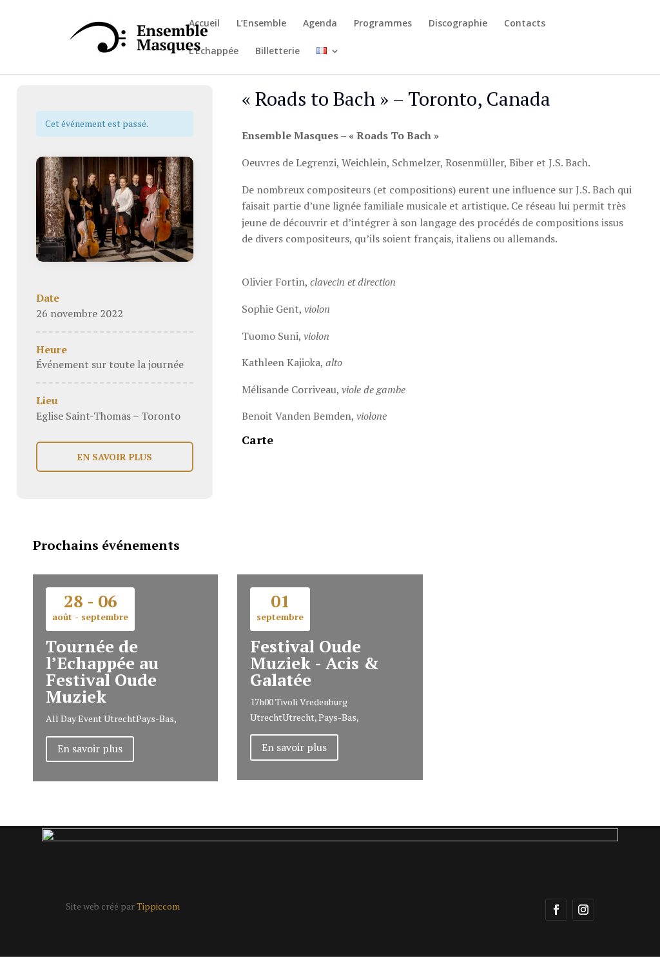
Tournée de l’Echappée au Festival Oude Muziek (102, 671)
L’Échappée (213, 51)
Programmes (383, 24)
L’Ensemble (261, 24)
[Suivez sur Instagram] (583, 910)
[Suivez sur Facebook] (556, 910)
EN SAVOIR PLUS (114, 457)
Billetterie (277, 51)
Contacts (524, 24)
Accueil (204, 24)
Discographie (458, 24)
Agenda (320, 24)
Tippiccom (158, 906)
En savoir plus (89, 748)
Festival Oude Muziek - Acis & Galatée (314, 662)
